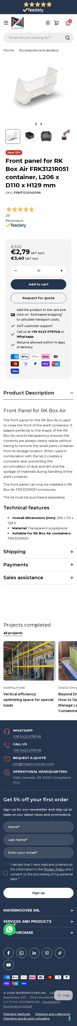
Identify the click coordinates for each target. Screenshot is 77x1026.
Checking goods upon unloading (26, 1018)
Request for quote (38, 298)
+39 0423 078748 (27, 736)
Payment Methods (16, 1014)
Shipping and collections (52, 1014)
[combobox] (38, 38)
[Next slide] (41, 124)
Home (8, 50)
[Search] (67, 37)
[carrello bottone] (56, 23)
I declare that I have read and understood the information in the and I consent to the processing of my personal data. (41, 872)
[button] (38, 393)
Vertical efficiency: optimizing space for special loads (28, 699)
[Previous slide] (35, 124)
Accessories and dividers (38, 50)
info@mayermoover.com (33, 764)
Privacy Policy (54, 869)
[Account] (47, 22)
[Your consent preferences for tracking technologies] (69, 1018)
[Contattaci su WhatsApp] (9, 929)
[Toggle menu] (6, 22)
